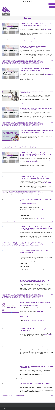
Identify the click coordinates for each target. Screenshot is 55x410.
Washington (27, 63)
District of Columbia (28, 38)
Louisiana (11, 39)
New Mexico (9, 40)
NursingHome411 (24, 234)
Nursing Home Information (26, 40)
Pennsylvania (39, 40)
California (14, 38)
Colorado (17, 38)
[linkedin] (29, 1)
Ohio (30, 40)
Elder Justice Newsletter (7, 103)
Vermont (22, 63)
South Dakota (9, 63)
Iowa (4, 39)
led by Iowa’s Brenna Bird (38, 269)
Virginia (24, 63)
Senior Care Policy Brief (12, 221)
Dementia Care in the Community (29, 144)
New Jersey (6, 40)
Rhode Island (3, 147)
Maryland (16, 39)
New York (13, 40)
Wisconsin (34, 63)
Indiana (3, 39)
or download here (40, 209)
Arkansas (12, 38)
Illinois (40, 38)
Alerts (7, 38)
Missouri (32, 39)
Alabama (3, 38)
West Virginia (31, 63)
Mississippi (29, 39)
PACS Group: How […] (41, 218)
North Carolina (16, 40)
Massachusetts (20, 39)
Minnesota (26, 39)
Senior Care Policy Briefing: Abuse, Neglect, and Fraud (35, 302)
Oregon (36, 40)
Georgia (34, 38)
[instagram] (25, 1)
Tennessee (15, 63)
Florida (32, 38)
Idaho (38, 38)
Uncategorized (28, 341)
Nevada (40, 39)
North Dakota (20, 40)
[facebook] (23, 1)
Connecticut (20, 38)
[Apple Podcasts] (31, 1)
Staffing (13, 63)
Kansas (6, 39)
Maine (14, 39)
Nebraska (37, 39)
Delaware (23, 38)
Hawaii (36, 38)
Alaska (5, 38)
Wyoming (37, 63)
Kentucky (9, 39)
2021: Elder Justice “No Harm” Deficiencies (32, 347)
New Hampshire (11, 146)
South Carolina (6, 63)
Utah (19, 63)
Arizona (9, 38)
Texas (18, 63)
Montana (35, 39)
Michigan (23, 39)
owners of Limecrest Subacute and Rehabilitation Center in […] (35, 320)
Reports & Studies (19, 378)
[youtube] (27, 1)
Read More (52, 38)
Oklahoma (33, 40)
